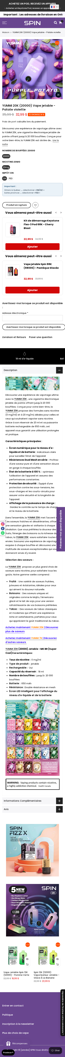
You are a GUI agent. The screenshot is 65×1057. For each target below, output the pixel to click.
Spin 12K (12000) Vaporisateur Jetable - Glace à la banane (46, 975)
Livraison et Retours (14, 337)
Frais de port (9, 121)
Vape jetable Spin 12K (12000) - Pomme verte (16, 973)
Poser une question (40, 337)
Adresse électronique (15, 313)
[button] (54, 6)
